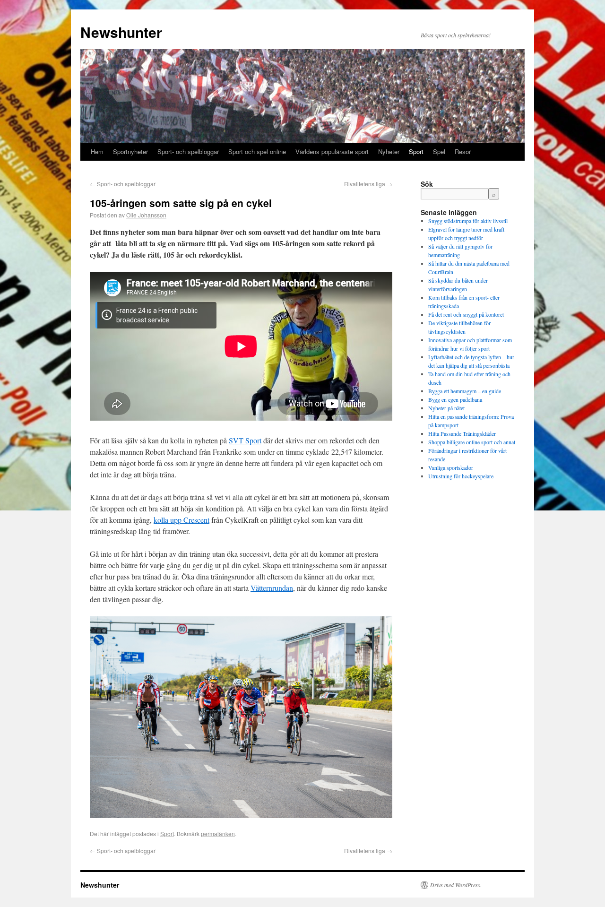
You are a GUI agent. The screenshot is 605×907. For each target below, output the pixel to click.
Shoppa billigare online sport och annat (471, 442)
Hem (97, 151)
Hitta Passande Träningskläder (462, 433)
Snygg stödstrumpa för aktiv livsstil (468, 221)
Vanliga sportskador (450, 467)
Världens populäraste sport (332, 151)
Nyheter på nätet (446, 408)
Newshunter (121, 32)
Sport (416, 151)
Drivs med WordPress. (456, 885)
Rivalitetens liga (368, 184)
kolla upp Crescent (181, 520)
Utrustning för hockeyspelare (460, 476)
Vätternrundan (272, 588)
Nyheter (388, 151)
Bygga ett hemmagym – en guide (464, 391)
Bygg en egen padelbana (455, 399)
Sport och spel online (257, 151)
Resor (463, 151)
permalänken (218, 833)
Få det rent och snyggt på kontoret (466, 314)
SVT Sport (245, 440)
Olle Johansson (146, 215)
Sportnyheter (130, 151)
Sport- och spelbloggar (188, 151)
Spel (439, 151)
